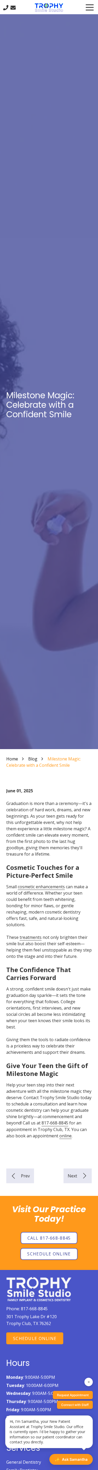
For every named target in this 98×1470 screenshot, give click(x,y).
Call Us (5, 7)
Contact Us (13, 7)
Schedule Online (49, 1254)
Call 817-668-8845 (49, 1238)
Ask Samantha (71, 1459)
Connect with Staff (75, 1405)
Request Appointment (73, 1395)
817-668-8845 (55, 1123)
